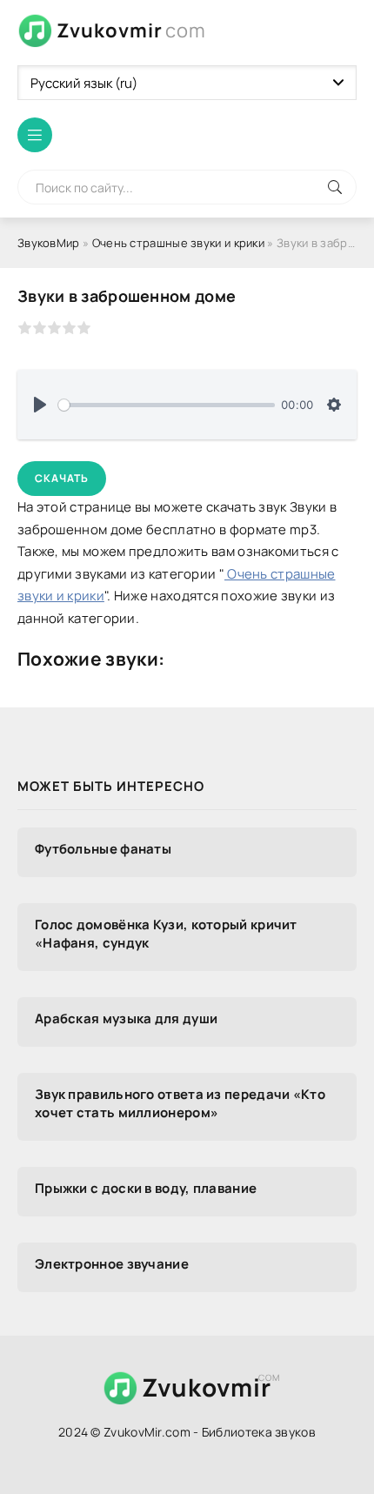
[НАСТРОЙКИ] (334, 404)
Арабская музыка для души (126, 1018)
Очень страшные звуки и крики (178, 243)
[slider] (166, 405)
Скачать (62, 478)
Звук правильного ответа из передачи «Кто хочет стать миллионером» (180, 1103)
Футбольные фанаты (103, 849)
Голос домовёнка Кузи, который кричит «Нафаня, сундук (166, 933)
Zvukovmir (131, 30)
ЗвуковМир (48, 243)
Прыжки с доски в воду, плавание (146, 1188)
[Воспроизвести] (40, 404)
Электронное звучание (112, 1264)
